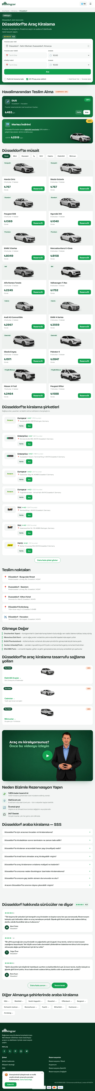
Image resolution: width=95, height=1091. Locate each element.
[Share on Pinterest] (15, 1051)
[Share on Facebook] (4, 1051)
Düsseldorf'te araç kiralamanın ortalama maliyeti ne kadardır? (47, 864)
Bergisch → (81, 1001)
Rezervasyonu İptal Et (57, 1068)
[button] (7, 46)
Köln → (7, 1001)
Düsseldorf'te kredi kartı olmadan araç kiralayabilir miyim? (47, 856)
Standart (25, 156)
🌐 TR (83, 4)
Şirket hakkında (8, 1061)
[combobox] (49, 46)
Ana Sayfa (5, 11)
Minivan (73, 156)
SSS (3, 1068)
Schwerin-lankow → (12, 1007)
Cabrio (50, 156)
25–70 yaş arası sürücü (37, 79)
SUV (41, 156)
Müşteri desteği (8, 1065)
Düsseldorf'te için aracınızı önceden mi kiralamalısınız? (47, 832)
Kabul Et (10, 1084)
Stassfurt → (52, 1001)
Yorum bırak (59, 985)
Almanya (14, 11)
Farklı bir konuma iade (15, 79)
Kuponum (53, 1065)
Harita (79, 112)
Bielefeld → (19, 1001)
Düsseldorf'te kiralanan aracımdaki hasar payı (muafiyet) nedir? (47, 848)
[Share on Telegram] (26, 1051)
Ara (47, 72)
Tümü (6, 156)
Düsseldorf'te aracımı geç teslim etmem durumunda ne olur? (47, 878)
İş (34, 156)
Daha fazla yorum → (39, 985)
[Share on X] (10, 1051)
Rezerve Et (38, 188)
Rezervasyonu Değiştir (58, 1072)
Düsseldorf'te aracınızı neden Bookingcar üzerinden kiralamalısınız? (47, 871)
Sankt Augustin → (35, 1001)
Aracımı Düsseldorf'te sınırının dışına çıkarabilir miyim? (47, 885)
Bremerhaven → (31, 1007)
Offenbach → (67, 1001)
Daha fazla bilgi (26, 1080)
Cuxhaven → (74, 1007)
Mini (15, 156)
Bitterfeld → (59, 1007)
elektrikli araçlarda (32, 129)
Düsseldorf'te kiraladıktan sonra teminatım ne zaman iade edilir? (47, 840)
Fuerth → (45, 1007)
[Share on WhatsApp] (21, 1051)
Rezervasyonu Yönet (57, 1061)
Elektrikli (61, 156)
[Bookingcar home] (9, 4)
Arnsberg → (8, 1013)
